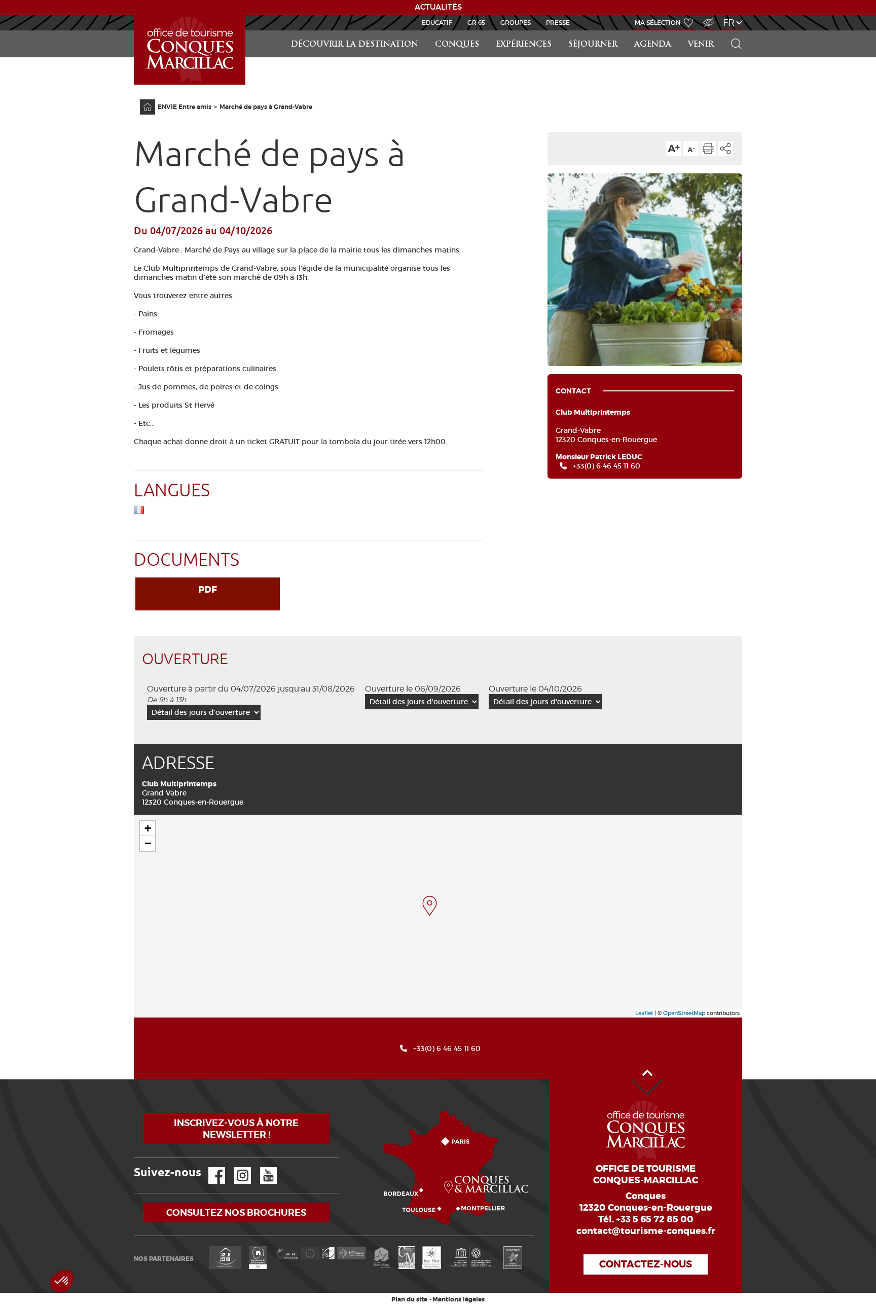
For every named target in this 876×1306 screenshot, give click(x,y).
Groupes (515, 22)
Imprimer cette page (708, 148)
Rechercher (733, 30)
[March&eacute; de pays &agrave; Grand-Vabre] (429, 906)
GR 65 (476, 22)
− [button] (147, 843)
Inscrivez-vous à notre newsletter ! (236, 1128)
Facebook (210, 1167)
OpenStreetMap (684, 1013)
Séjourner (592, 45)
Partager (725, 148)
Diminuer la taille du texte (691, 148)
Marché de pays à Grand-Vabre (266, 107)
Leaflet (644, 1013)
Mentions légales (458, 1299)
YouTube (262, 1167)
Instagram (235, 1167)
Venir (701, 45)
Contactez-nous (645, 1264)
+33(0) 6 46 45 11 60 (606, 465)
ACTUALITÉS (438, 7)
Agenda (652, 45)
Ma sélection (658, 22)
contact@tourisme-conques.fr (645, 1231)
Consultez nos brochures (236, 1212)
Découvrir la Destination (354, 45)
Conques (457, 45)
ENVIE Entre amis (184, 107)
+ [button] (147, 828)
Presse (558, 22)
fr (729, 22)
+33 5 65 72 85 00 (655, 1219)
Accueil (135, 15)
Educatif (437, 22)
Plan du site (409, 1299)
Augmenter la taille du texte (673, 148)
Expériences (524, 45)
